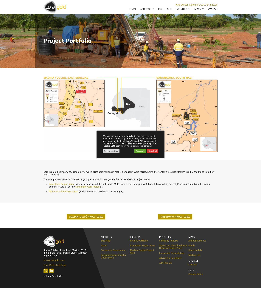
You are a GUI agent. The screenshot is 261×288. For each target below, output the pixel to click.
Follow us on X (46, 271)
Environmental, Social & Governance (113, 256)
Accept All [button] (140, 151)
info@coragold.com (54, 260)
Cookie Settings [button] (111, 151)
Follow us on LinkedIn (51, 271)
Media (191, 245)
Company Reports (168, 240)
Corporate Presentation (171, 253)
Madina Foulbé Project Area (63, 191)
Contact (212, 8)
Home (133, 8)
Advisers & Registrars (170, 258)
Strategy (105, 240)
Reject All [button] (152, 151)
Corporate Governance (113, 250)
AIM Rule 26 (165, 263)
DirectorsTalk (195, 250)
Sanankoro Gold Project (87, 186)
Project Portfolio (139, 240)
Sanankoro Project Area (61, 184)
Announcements (197, 240)
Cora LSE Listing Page (55, 265)
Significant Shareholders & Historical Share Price (173, 246)
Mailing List (194, 255)
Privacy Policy (195, 274)
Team (104, 245)
